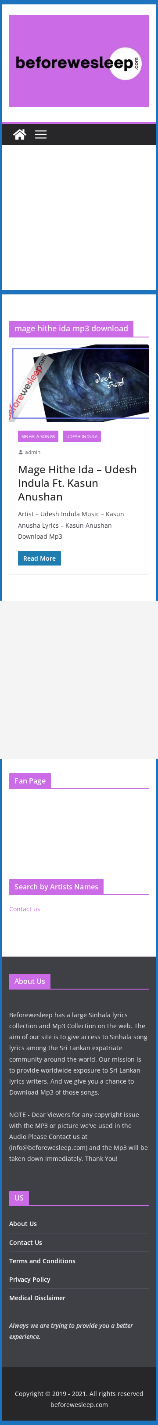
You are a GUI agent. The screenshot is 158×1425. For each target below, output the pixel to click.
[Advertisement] (79, 219)
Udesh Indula (81, 436)
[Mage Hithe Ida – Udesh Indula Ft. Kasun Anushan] (78, 383)
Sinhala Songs (38, 436)
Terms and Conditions (42, 1261)
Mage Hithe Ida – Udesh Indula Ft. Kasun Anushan (77, 483)
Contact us (24, 909)
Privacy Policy (29, 1279)
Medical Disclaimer (37, 1298)
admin (32, 452)
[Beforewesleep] (19, 134)
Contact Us (25, 1242)
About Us (23, 1223)
